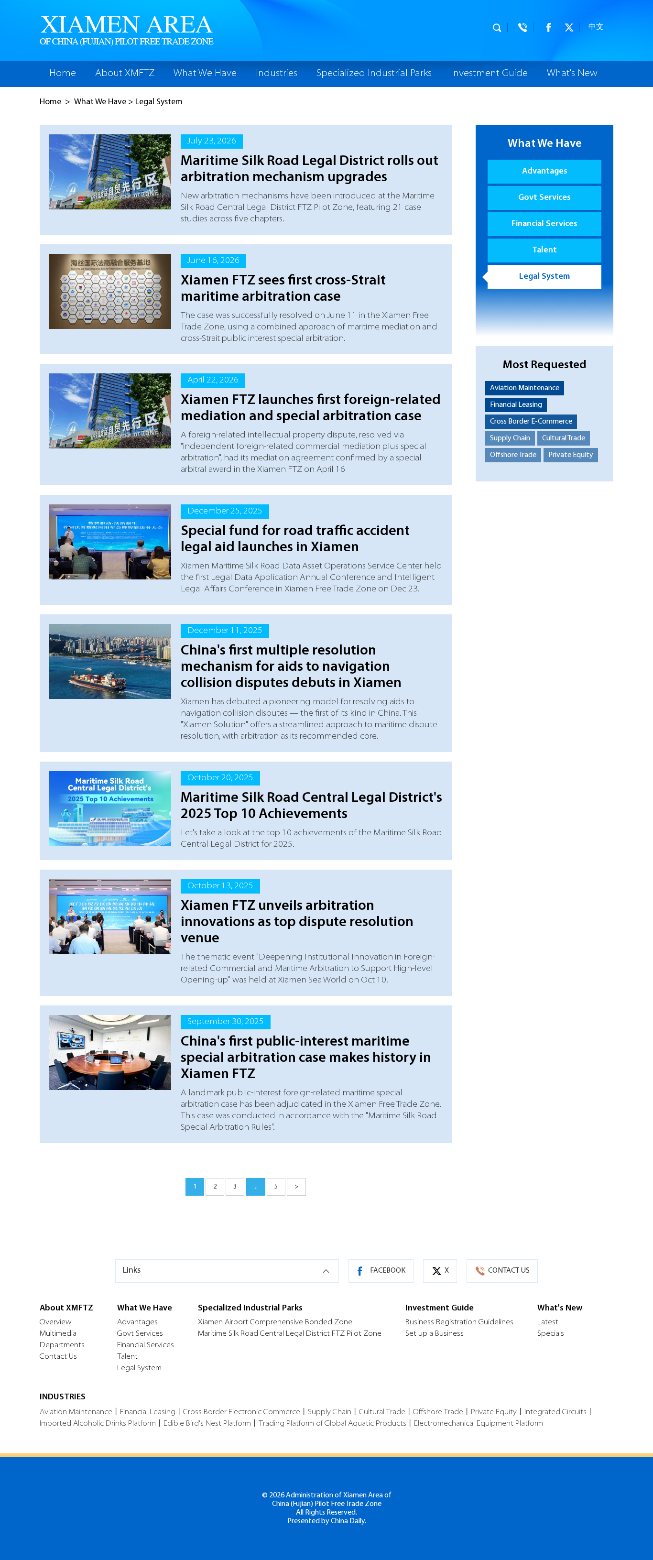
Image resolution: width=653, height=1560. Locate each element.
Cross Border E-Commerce (531, 421)
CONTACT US (509, 1271)
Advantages (544, 171)
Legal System (159, 102)
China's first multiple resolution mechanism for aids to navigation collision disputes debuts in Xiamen (291, 667)
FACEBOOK (387, 1271)
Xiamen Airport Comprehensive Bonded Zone (275, 1322)
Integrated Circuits (555, 1412)
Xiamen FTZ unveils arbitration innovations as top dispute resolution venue (297, 922)
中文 (596, 27)
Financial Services (544, 224)
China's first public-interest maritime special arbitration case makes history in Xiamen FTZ (306, 1058)
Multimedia (58, 1334)
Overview (56, 1322)
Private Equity (570, 455)
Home (62, 73)
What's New (572, 73)
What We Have (205, 73)
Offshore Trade (513, 455)
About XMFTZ (124, 73)
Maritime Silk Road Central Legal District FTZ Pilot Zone (289, 1334)
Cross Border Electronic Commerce (241, 1412)
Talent (544, 250)
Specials (550, 1334)
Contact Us (58, 1357)
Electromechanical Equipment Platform (478, 1424)
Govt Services (544, 198)
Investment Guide (489, 73)
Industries (276, 73)
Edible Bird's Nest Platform (207, 1424)
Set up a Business (434, 1334)
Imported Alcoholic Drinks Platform (98, 1424)
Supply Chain (510, 438)
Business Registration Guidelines (459, 1322)
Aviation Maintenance (524, 388)
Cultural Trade (563, 438)
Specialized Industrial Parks (374, 73)
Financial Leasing (516, 405)
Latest (547, 1322)
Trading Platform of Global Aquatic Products (332, 1424)
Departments (62, 1345)
